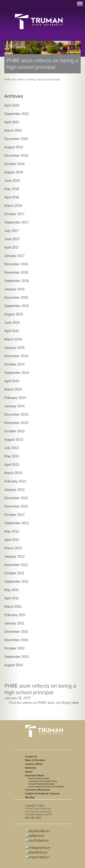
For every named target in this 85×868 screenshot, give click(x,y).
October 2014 (14, 364)
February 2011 (15, 615)
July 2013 (11, 448)
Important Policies (34, 775)
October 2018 (14, 164)
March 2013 (13, 473)
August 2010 (13, 665)
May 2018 (11, 189)
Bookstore (30, 767)
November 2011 (16, 565)
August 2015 (13, 314)
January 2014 (14, 406)
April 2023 (11, 105)
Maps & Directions (35, 760)
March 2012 (13, 548)
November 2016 (16, 272)
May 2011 (11, 590)
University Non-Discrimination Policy (42, 781)
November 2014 (16, 356)
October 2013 (14, 431)
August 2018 (13, 172)
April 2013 (11, 464)
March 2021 (13, 130)
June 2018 (12, 180)
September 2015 (16, 306)
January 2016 (14, 289)
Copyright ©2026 (34, 805)
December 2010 (16, 631)
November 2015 (16, 297)
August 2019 (13, 147)
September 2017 (16, 222)
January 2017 (14, 256)
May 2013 (11, 456)
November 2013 (16, 423)
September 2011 (16, 581)
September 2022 (16, 114)
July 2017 (11, 231)
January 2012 (14, 556)
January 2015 (14, 347)
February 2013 (15, 481)
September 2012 (16, 523)
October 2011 (14, 573)
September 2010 (16, 657)
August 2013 (13, 439)
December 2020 (16, 139)
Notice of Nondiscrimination (39, 778)
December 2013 (16, 414)
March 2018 (13, 205)
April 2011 (11, 598)
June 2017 (12, 239)
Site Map (29, 797)
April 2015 (11, 331)
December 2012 (16, 498)
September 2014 (16, 373)
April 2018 (11, 197)
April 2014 (11, 381)
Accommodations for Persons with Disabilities (46, 787)
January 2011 (14, 623)
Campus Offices (34, 764)
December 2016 (16, 264)
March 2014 (13, 389)
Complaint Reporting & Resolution (41, 784)
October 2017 (14, 214)
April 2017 (11, 247)
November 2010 (16, 640)
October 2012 (14, 515)
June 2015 (12, 322)
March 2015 (13, 339)
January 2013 (14, 489)
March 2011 (13, 606)
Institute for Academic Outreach (42, 793)
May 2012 (11, 531)
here (75, 702)
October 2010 (14, 648)
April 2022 (11, 122)
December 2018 (16, 155)
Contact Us (31, 756)
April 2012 (11, 540)
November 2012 (16, 506)
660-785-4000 (33, 817)
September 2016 (16, 281)
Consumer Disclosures (37, 789)
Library (29, 771)
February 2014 (15, 398)
